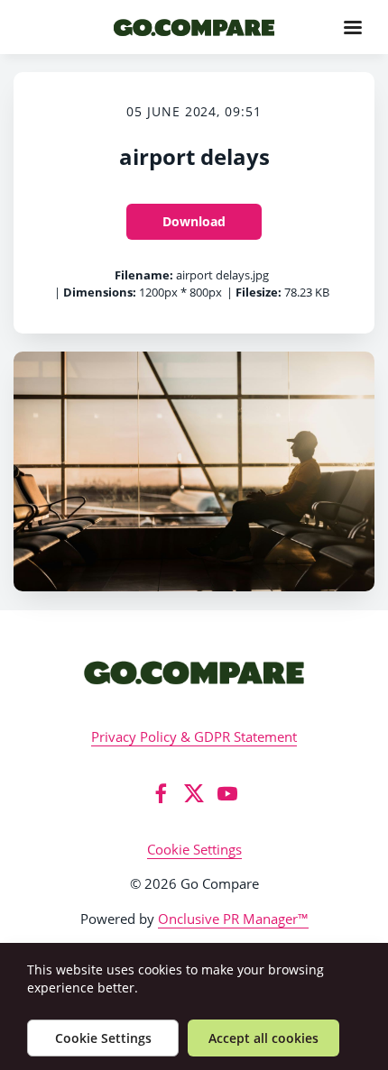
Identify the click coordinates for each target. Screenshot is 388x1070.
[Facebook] (161, 793)
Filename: (144, 275)
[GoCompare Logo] (194, 672)
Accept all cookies (263, 1038)
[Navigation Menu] (353, 27)
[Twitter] (194, 793)
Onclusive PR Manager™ (233, 919)
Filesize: (259, 292)
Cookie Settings (194, 849)
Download (194, 221)
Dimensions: (99, 292)
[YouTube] (227, 793)
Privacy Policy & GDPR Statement (194, 736)
